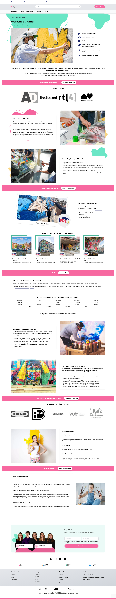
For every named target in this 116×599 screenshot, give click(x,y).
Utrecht (12, 577)
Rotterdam (96, 304)
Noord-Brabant (14, 575)
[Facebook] (51, 559)
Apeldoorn (96, 300)
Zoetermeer (67, 306)
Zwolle (86, 306)
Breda (39, 302)
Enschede (96, 302)
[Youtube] (65, 559)
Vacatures (61, 574)
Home (12, 17)
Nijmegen (77, 304)
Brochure (61, 582)
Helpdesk (85, 575)
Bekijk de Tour (64, 272)
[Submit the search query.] (79, 6)
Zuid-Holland (14, 579)
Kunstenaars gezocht (63, 577)
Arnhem (20, 302)
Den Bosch (19, 300)
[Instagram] (56, 559)
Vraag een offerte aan (69, 82)
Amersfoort (58, 300)
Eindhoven (77, 302)
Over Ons (61, 579)
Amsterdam (77, 300)
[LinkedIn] (60, 559)
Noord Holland (14, 574)
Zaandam (48, 306)
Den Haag (58, 302)
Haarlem (39, 304)
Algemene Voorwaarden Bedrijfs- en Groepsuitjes (93, 577)
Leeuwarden (58, 304)
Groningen (19, 304)
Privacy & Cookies (87, 581)
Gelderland (13, 581)
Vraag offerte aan (86, 579)
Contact (60, 575)
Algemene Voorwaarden (88, 574)
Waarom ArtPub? (62, 581)
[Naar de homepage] (21, 6)
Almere (39, 300)
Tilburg (29, 306)
